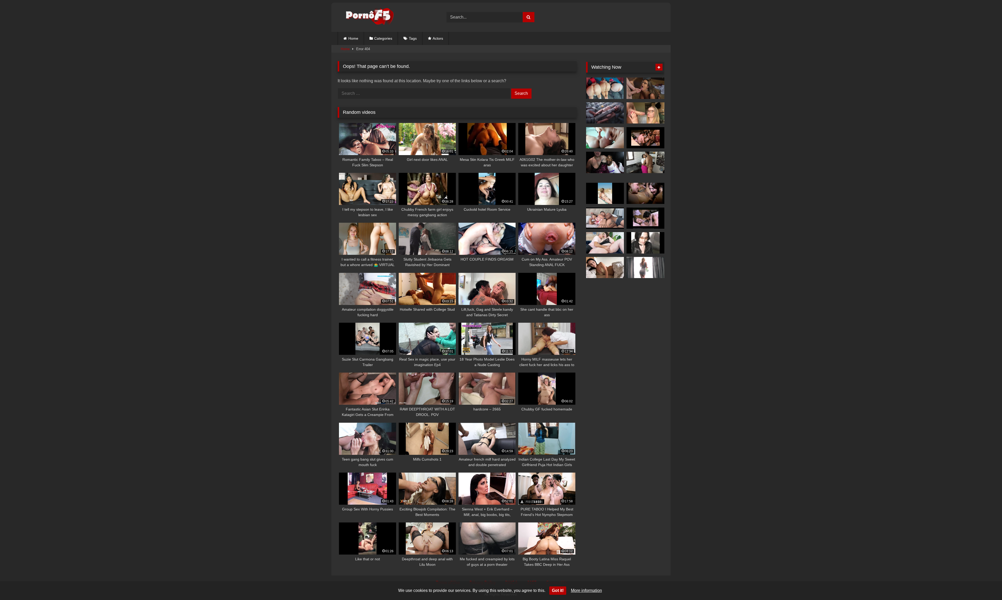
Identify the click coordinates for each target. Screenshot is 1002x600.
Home (353, 38)
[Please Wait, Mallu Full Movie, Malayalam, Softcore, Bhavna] (645, 218)
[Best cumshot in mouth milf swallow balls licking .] (605, 138)
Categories (383, 38)
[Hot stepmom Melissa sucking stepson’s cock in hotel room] (645, 113)
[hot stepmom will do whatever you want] (605, 267)
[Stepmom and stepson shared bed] (605, 218)
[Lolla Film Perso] (645, 243)
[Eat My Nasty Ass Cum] (645, 193)
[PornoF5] (366, 17)
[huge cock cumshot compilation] (645, 88)
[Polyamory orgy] (645, 138)
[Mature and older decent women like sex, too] (605, 193)
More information (586, 590)
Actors (438, 38)
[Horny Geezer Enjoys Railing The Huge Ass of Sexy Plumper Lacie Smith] (605, 243)
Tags (413, 38)
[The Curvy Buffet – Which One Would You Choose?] (605, 88)
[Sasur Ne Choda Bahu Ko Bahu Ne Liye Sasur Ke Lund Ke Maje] (645, 162)
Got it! (558, 590)
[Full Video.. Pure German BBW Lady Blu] (605, 162)
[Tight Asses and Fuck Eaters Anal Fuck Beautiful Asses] (645, 267)
